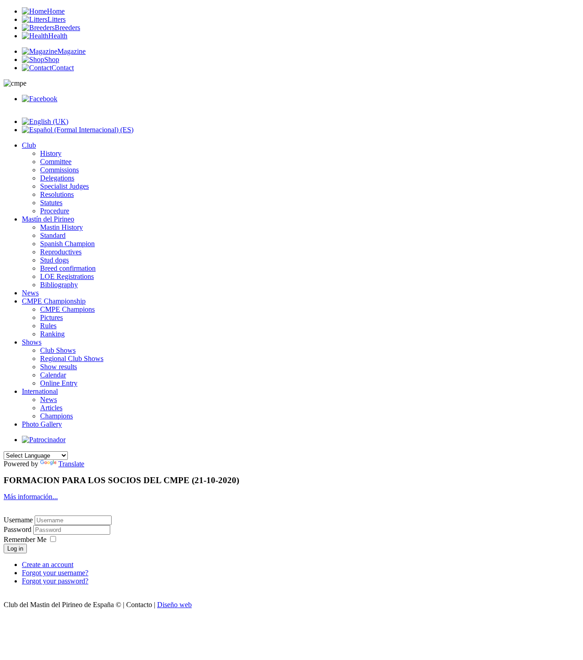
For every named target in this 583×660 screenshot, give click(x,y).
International (40, 391)
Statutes (51, 202)
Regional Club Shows (71, 358)
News (30, 293)
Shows (31, 342)
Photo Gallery (42, 424)
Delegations (57, 178)
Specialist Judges (64, 186)
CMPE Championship (54, 301)
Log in (15, 548)
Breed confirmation (68, 268)
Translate (71, 464)
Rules (48, 326)
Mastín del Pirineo (48, 219)
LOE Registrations (67, 276)
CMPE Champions (67, 309)
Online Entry (58, 383)
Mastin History (61, 227)
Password (18, 529)
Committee (56, 161)
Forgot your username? (55, 573)
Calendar (53, 375)
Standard (53, 235)
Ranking (52, 334)
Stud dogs (54, 260)
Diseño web (174, 604)
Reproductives (61, 252)
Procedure (54, 211)
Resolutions (57, 194)
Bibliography (59, 285)
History (50, 153)
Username (18, 520)
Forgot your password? (55, 581)
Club (29, 145)
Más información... (31, 496)
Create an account (47, 564)
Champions (56, 416)
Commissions (59, 170)
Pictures (51, 317)
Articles (51, 408)
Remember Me (25, 539)
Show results (58, 367)
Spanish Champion (67, 244)
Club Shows (58, 350)
